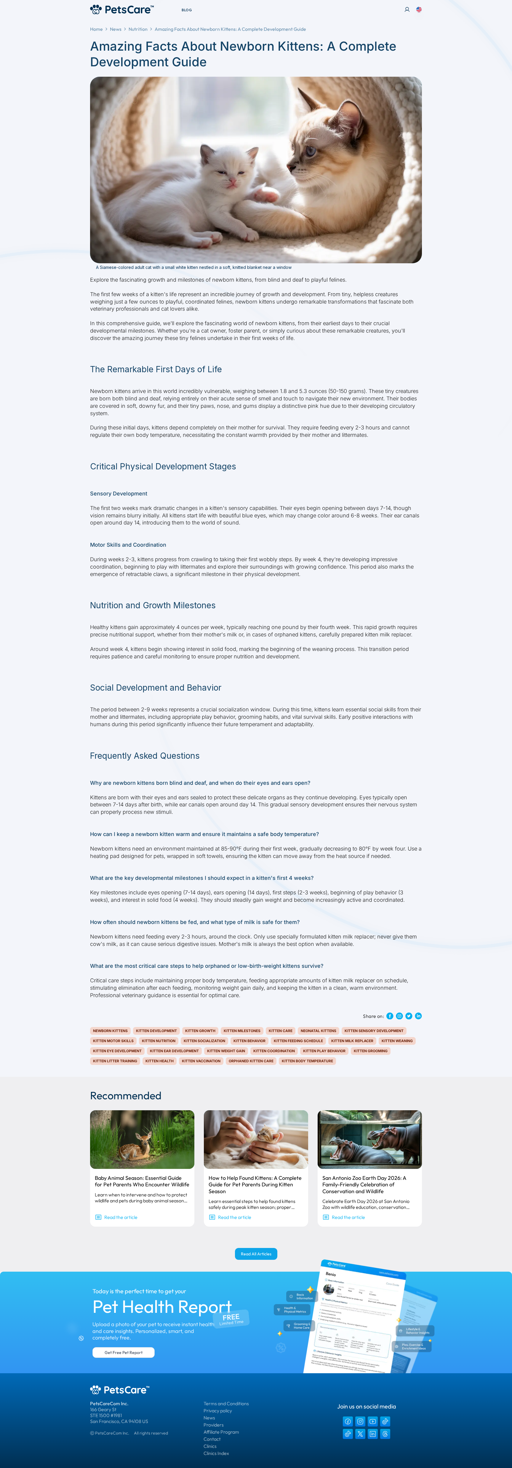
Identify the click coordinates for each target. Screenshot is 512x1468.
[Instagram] (360, 1421)
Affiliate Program (221, 1432)
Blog (187, 10)
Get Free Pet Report (124, 1352)
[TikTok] (385, 1421)
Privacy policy (218, 1411)
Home (96, 29)
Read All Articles (256, 1254)
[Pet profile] (407, 9)
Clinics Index (216, 1453)
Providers (214, 1425)
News (115, 29)
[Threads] (385, 1434)
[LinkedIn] (373, 1434)
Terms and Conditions (226, 1403)
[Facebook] (348, 1421)
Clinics (210, 1446)
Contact (212, 1439)
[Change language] (419, 9)
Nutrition (138, 29)
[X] (360, 1434)
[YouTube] (373, 1421)
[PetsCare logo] (122, 9)
